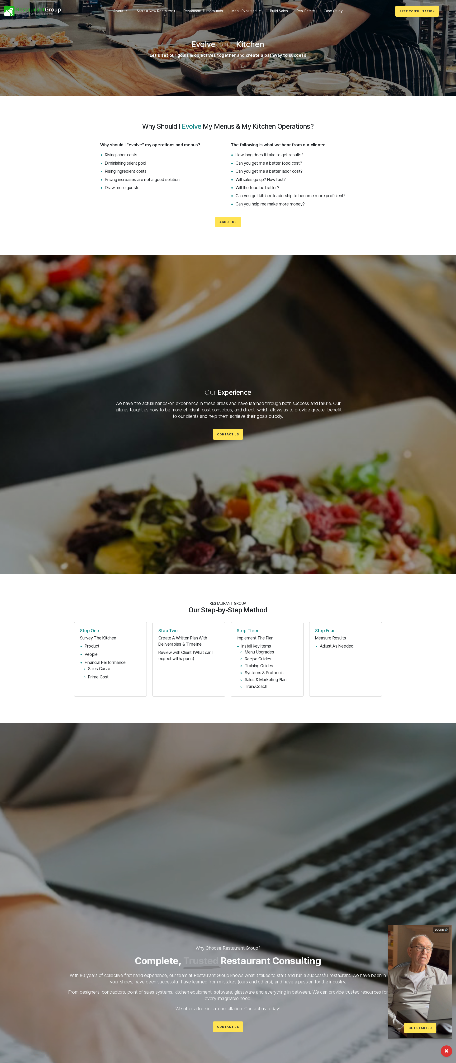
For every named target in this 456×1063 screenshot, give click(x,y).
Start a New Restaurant (156, 11)
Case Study (333, 11)
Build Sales (279, 11)
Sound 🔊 (441, 929)
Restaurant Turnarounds (203, 11)
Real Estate (306, 11)
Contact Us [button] (228, 434)
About (118, 11)
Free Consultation (417, 11)
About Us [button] (228, 222)
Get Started (420, 1028)
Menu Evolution (244, 11)
